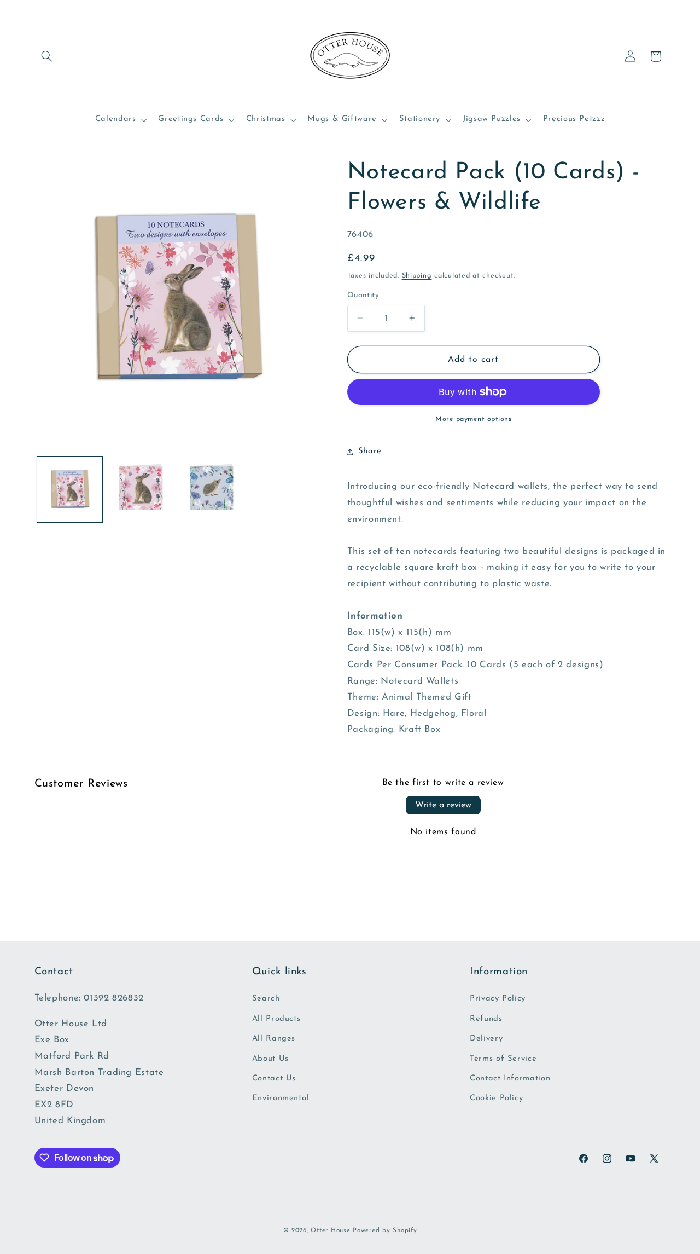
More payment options (473, 419)
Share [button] (370, 451)
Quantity (363, 295)
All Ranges (273, 1039)
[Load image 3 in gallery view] (211, 489)
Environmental (281, 1098)
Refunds (486, 1019)
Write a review (443, 805)
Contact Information (510, 1078)
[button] (47, 56)
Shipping (417, 275)
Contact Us (274, 1078)
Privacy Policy (498, 999)
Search (266, 999)
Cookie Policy (496, 1098)
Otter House (330, 1230)
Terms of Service (503, 1059)
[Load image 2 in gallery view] (140, 489)
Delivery (486, 1039)
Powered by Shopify (385, 1230)
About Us (270, 1059)
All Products (276, 1019)
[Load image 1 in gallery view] (69, 489)
